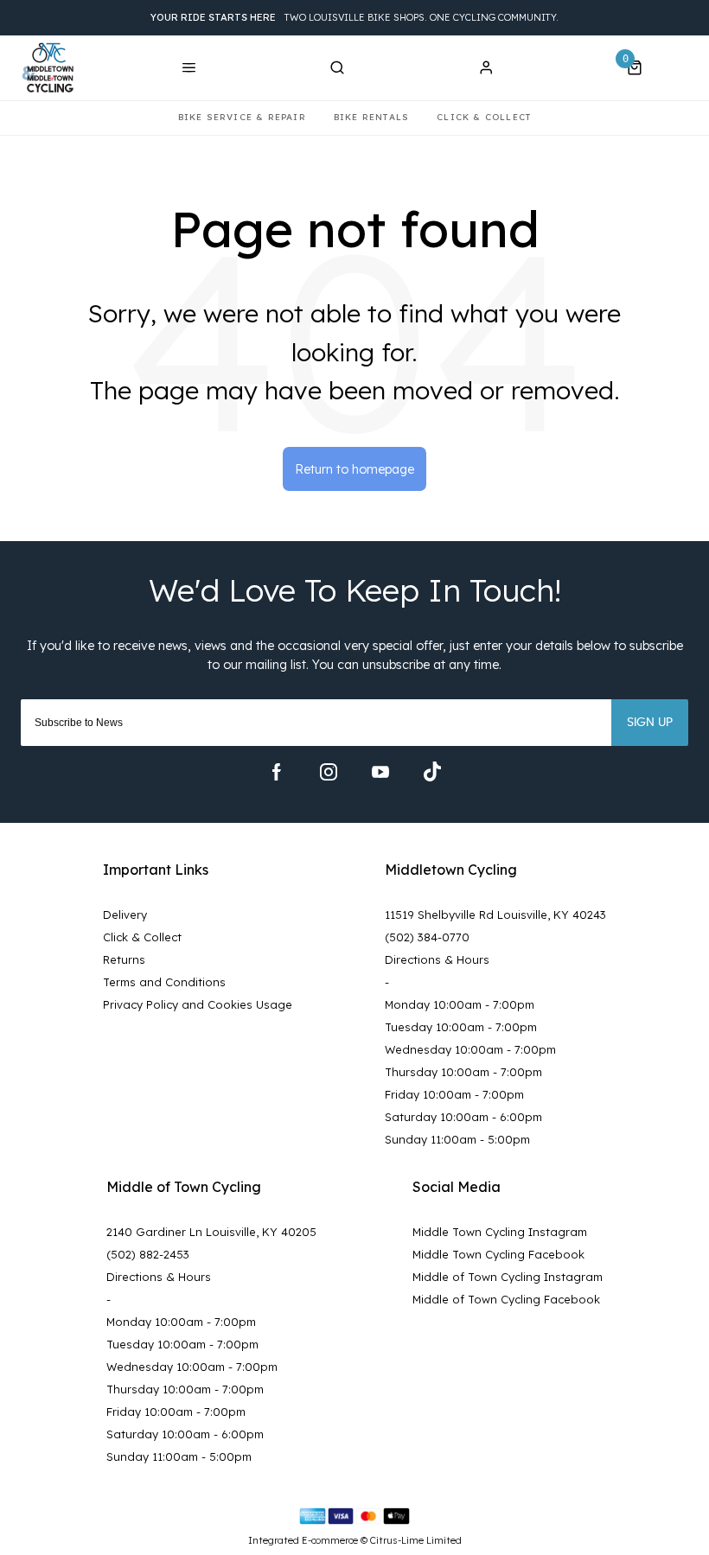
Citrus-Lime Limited (416, 1540)
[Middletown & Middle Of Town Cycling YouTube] (380, 772)
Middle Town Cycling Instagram (499, 1232)
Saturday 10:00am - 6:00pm (463, 1117)
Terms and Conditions (164, 982)
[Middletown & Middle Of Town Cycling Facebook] (277, 772)
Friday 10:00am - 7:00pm (454, 1094)
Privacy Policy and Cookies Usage (197, 1004)
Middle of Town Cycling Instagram (507, 1277)
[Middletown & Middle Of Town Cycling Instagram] (329, 772)
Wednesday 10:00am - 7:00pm (470, 1049)
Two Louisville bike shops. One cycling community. (354, 17)
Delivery (125, 914)
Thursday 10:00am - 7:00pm (463, 1072)
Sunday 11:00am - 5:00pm (457, 1139)
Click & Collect (142, 937)
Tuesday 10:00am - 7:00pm (461, 1027)
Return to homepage (354, 469)
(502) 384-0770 (427, 937)
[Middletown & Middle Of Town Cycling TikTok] (432, 772)
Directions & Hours (437, 959)
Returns (124, 959)
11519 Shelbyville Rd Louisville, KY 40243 (495, 914)
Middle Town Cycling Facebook (498, 1254)
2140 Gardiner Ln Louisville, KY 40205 (211, 1232)
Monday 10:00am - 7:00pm (459, 1004)
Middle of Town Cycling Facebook (506, 1299)
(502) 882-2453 (147, 1254)
